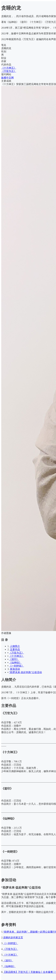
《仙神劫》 (15, 662)
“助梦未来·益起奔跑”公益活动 (25, 672)
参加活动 (15, 669)
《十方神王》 (8, 68)
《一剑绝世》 (16, 665)
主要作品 (15, 649)
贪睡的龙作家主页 (13, 937)
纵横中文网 (7, 77)
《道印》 (14, 659)
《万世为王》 (8, 71)
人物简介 (15, 646)
